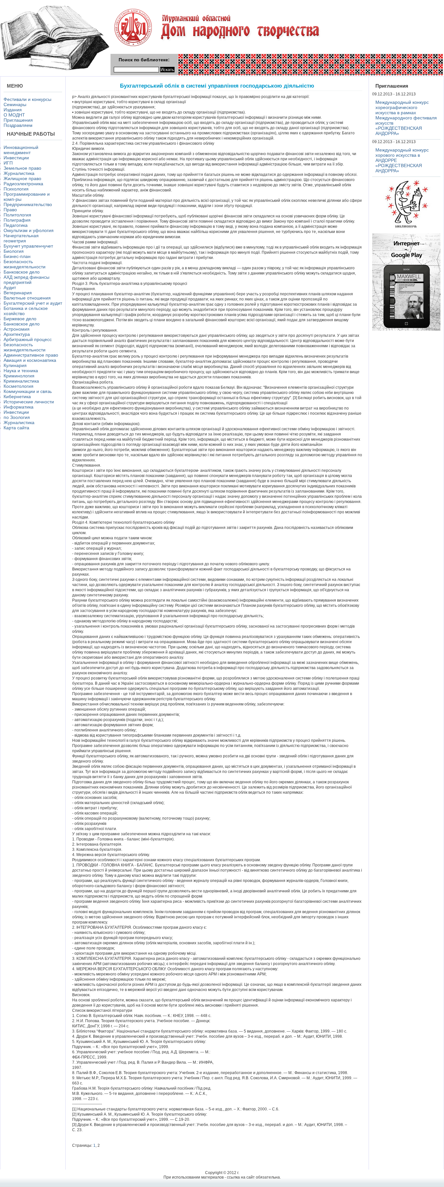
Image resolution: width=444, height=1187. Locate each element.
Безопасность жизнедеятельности (25, 264)
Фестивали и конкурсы (27, 99)
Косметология (18, 386)
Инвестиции (16, 157)
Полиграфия (17, 220)
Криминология (19, 375)
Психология (16, 188)
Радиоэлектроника (23, 183)
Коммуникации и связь (28, 391)
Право (10, 209)
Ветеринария (18, 292)
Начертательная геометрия (21, 238)
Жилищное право (22, 178)
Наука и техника (21, 370)
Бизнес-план (17, 256)
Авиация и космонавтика (30, 360)
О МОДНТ (14, 114)
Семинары (15, 104)
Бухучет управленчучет (28, 246)
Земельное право (22, 168)
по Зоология (17, 417)
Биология (14, 251)
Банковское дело (22, 272)
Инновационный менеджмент (21, 150)
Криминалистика (21, 381)
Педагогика (16, 225)
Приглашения (18, 120)
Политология (17, 214)
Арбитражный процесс (28, 339)
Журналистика (19, 173)
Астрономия (17, 329)
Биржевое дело (20, 318)
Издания (13, 109)
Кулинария (15, 365)
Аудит (10, 287)
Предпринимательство (28, 204)
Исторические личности (29, 401)
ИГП (8, 162)
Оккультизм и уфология (29, 230)
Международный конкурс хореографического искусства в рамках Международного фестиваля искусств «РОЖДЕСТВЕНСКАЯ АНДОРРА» (406, 118)
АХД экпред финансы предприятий (26, 280)
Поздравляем (18, 125)
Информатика (18, 407)
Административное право (31, 355)
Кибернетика (17, 396)
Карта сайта (16, 427)
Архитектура (17, 334)
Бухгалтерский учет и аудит (33, 303)
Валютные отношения (27, 297)
